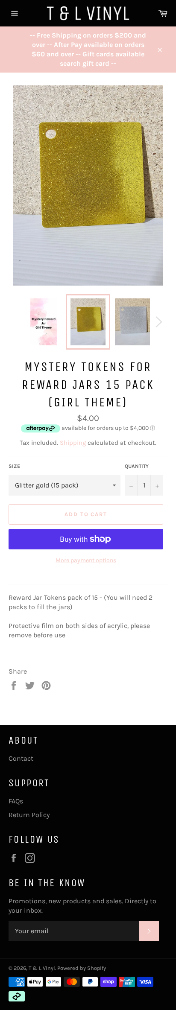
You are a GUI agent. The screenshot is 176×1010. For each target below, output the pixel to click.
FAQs (16, 801)
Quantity (137, 466)
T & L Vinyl (42, 968)
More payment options (86, 560)
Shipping (73, 443)
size (14, 466)
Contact (21, 758)
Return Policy (29, 815)
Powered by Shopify (81, 968)
